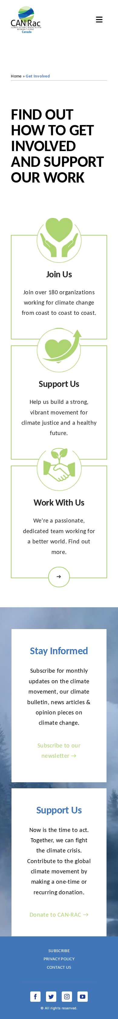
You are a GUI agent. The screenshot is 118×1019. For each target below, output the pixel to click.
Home (16, 76)
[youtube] (82, 996)
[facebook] (35, 996)
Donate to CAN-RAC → (59, 915)
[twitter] (51, 996)
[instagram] (67, 996)
